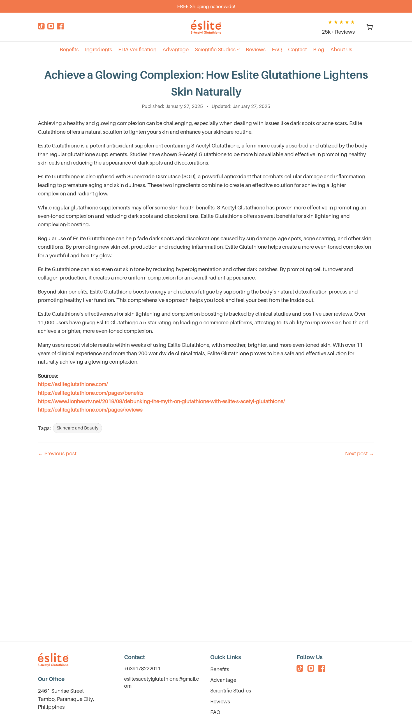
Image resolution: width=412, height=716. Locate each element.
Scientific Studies (230, 690)
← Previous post (57, 453)
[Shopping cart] (369, 27)
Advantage (223, 680)
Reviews (220, 701)
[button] (217, 49)
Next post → (359, 453)
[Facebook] (60, 27)
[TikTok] (41, 27)
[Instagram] (50, 27)
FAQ (215, 712)
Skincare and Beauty (77, 428)
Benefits (219, 669)
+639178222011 (142, 668)
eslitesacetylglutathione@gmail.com (161, 682)
